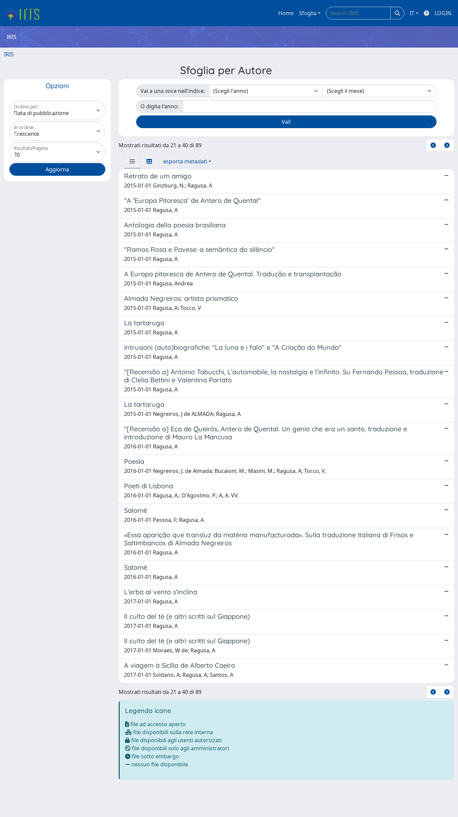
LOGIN (443, 13)
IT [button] (412, 13)
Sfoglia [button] (308, 13)
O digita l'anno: (159, 106)
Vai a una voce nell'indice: (172, 91)
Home (286, 13)
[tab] (132, 161)
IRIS (9, 54)
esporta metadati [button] (185, 161)
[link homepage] (24, 13)
